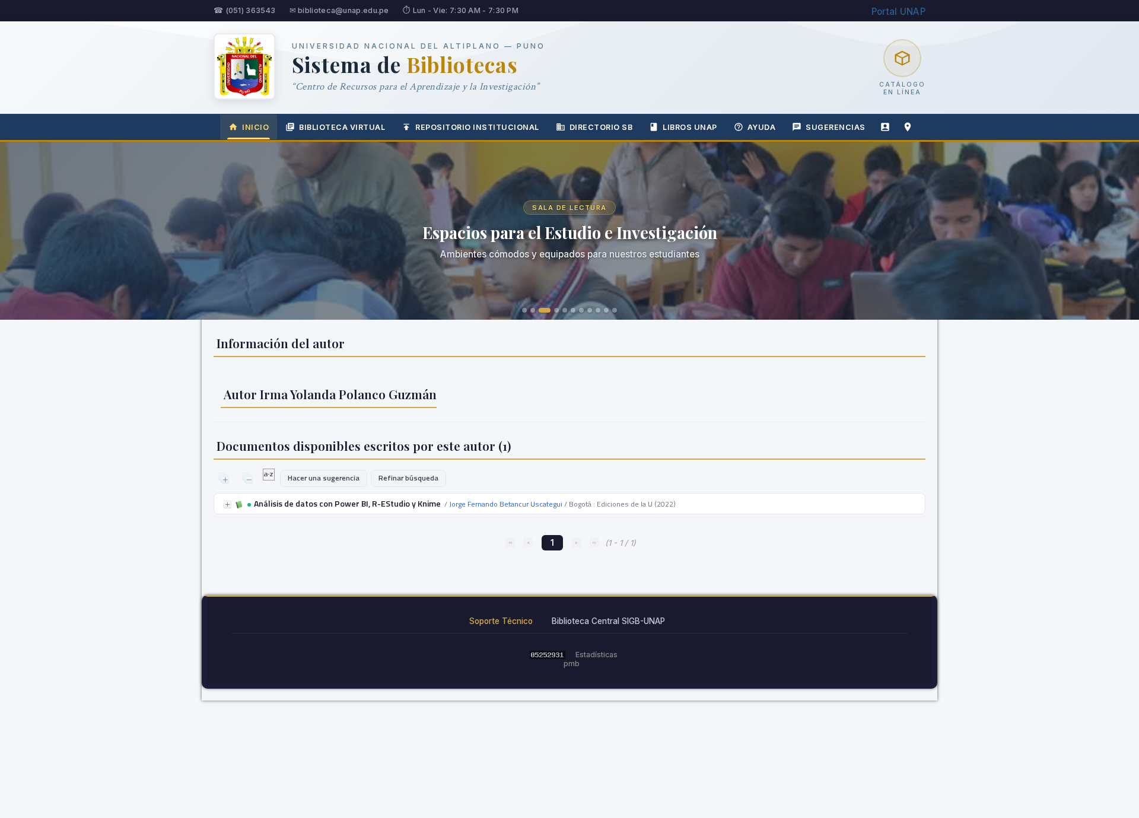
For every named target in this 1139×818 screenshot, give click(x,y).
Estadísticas (596, 654)
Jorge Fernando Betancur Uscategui (505, 504)
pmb (572, 663)
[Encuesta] (885, 127)
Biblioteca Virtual (342, 127)
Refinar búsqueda (408, 477)
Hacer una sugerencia (323, 477)
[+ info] (227, 504)
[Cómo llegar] (907, 127)
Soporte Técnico (501, 621)
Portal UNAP (898, 11)
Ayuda (761, 127)
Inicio (255, 127)
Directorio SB (601, 127)
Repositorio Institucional (477, 127)
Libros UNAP (690, 127)
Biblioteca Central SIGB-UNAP (608, 621)
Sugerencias (836, 127)
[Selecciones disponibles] (269, 477)
